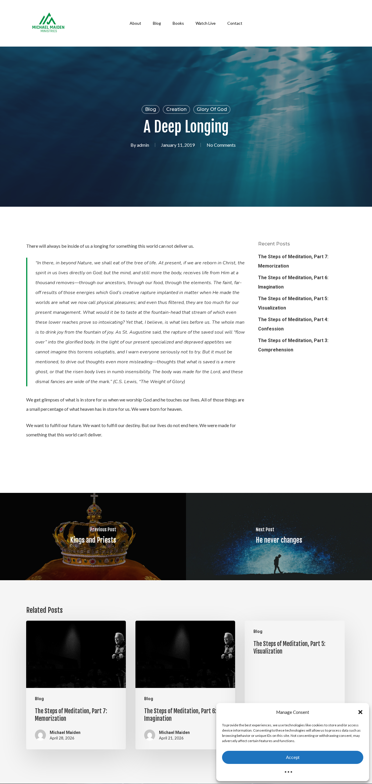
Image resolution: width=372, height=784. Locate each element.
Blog (150, 109)
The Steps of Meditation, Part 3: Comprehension (293, 345)
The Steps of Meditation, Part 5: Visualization (293, 303)
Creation (176, 109)
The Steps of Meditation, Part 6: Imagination (293, 282)
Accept (292, 757)
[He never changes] (279, 536)
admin (143, 145)
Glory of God (212, 109)
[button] (360, 712)
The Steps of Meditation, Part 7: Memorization (293, 261)
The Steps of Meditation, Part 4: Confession (293, 324)
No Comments (221, 145)
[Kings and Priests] (93, 536)
